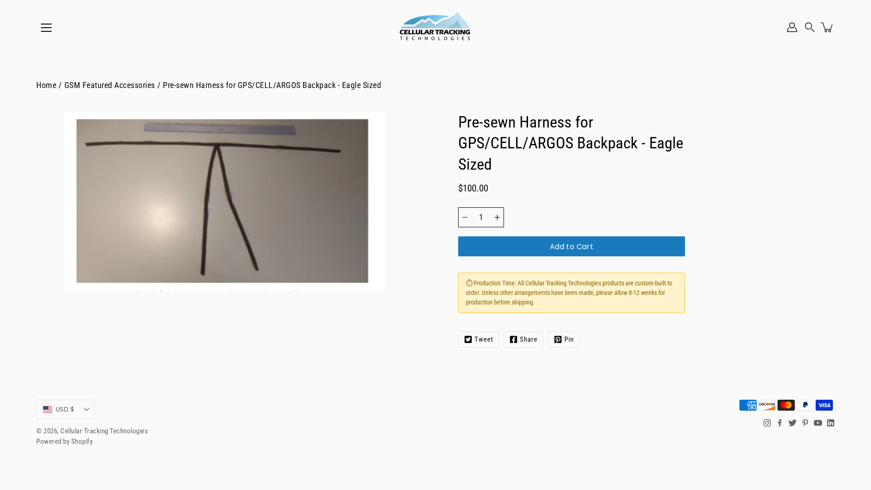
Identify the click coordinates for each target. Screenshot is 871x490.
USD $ (65, 409)
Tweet (484, 339)
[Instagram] (767, 422)
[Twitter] (792, 422)
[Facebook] (780, 422)
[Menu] (46, 27)
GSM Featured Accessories (109, 85)
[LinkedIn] (831, 422)
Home (46, 85)
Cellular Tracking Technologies (104, 431)
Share (529, 339)
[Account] (792, 27)
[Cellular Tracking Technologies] (435, 27)
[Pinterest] (805, 422)
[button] (810, 27)
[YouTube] (818, 422)
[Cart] (827, 27)
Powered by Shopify (64, 441)
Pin (569, 339)
